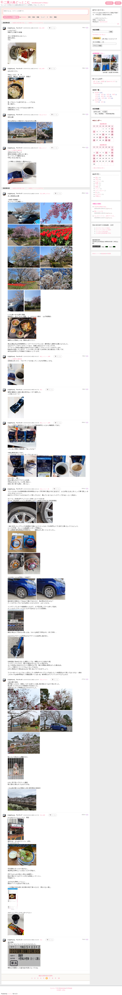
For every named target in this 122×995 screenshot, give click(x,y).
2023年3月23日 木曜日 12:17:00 (31, 815)
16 (94, 158)
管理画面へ (24, 17)
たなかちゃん (11, 28)
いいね (52, 28)
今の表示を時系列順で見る (103, 233)
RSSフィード (96, 253)
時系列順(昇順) (110, 113)
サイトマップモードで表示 (103, 229)
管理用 (118, 3)
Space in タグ (110, 81)
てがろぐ (10, 993)
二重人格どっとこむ (26, 2)
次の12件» (49, 975)
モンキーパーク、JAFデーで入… (104, 216)
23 (106, 137)
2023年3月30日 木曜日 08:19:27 (31, 356)
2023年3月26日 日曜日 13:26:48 (31, 422)
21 (100, 137)
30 (106, 140)
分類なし (98, 196)
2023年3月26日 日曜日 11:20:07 (31, 679)
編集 (87, 27)
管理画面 (69, 988)
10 (59, 978)
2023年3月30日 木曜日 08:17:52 (31, 389)
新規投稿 (109, 3)
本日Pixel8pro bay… (100, 206)
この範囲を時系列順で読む (18, 22)
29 (112, 161)
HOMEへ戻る (61, 990)
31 (109, 140)
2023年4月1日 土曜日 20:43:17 (30, 68)
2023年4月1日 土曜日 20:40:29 (30, 114)
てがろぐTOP (54, 988)
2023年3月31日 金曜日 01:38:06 (31, 193)
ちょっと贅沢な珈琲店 (15, 150)
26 (94, 140)
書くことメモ (98, 211)
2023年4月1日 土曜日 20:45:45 (30, 28)
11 (112, 131)
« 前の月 (95, 168)
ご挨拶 (102, 81)
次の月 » (102, 168)
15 (103, 134)
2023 (96, 92)
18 (112, 134)
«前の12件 (41, 975)
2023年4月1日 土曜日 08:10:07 (30, 148)
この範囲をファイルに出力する (35, 22)
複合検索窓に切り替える (99, 34)
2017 (96, 100)
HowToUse (96, 83)
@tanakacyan (103, 21)
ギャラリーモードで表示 (103, 228)
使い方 (95, 81)
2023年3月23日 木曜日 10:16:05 (31, 939)
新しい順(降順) (99, 113)
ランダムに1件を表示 (102, 231)
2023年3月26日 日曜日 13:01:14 (31, 489)
